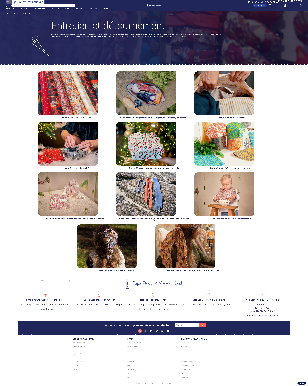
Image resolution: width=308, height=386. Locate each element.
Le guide (13, 13)
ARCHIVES (67, 8)
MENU (7, 6)
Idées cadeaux (80, 8)
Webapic (171, 383)
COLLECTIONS (55, 8)
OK (202, 325)
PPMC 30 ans (93, 8)
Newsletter (105, 8)
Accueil (8, 13)
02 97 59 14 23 (265, 311)
